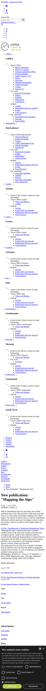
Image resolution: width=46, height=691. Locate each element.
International (10, 123)
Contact (18, 87)
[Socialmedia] (7, 13)
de (6, 29)
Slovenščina (10, 446)
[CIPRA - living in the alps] (11, 2)
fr (6, 33)
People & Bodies (21, 74)
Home (8, 485)
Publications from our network (26, 108)
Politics (18, 95)
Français (9, 442)
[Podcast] (7, 11)
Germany (9, 247)
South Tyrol (10, 405)
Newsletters (5, 631)
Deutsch (9, 438)
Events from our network (24, 210)
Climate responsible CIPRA (25, 72)
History (18, 78)
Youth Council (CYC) (23, 76)
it (6, 35)
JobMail (18, 175)
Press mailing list (21, 182)
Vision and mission (22, 265)
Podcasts (18, 119)
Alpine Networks (21, 85)
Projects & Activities (22, 93)
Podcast (18, 178)
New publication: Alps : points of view (11, 572)
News (8, 487)
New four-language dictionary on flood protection (15, 584)
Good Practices (20, 169)
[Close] (7, 133)
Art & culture (6, 603)
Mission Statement (22, 67)
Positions (18, 98)
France (8, 217)
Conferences (19, 102)
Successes (19, 80)
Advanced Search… (8, 22)
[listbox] (40, 649)
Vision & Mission (21, 137)
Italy (7, 278)
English (8, 440)
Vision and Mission (22, 202)
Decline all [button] (33, 686)
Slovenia (9, 339)
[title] (23, 19)
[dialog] (23, 668)
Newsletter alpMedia (23, 173)
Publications (19, 100)
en (6, 31)
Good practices (20, 113)
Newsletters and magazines (25, 117)
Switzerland (10, 374)
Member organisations (23, 82)
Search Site (5, 17)
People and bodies (22, 139)
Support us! (19, 89)
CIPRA (8, 54)
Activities (18, 362)
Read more (34, 663)
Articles (18, 106)
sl (6, 37)
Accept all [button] (12, 686)
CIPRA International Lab (24, 143)
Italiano (8, 444)
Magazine (4, 635)
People (3, 593)
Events (17, 110)
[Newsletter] (7, 6)
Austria (8, 184)
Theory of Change (22, 70)
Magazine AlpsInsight (23, 180)
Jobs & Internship (21, 145)
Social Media (20, 121)
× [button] (43, 649)
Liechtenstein (11, 309)
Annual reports (20, 158)
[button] (23, 682)
